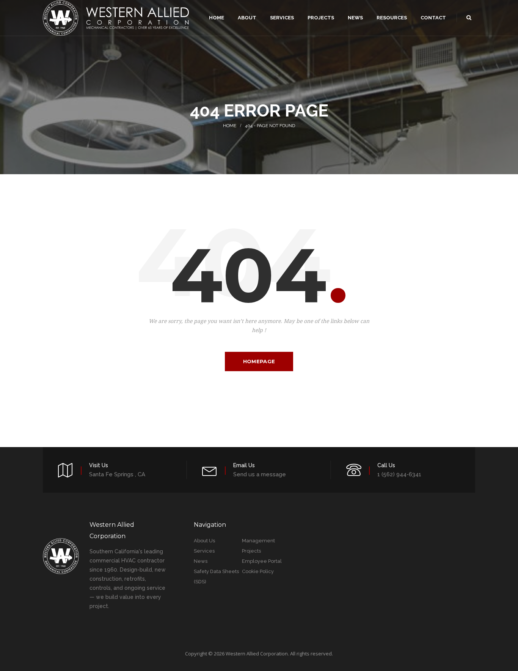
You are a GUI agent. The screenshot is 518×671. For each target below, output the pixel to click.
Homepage (259, 361)
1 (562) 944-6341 (399, 474)
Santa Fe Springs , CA (117, 474)
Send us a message (259, 474)
